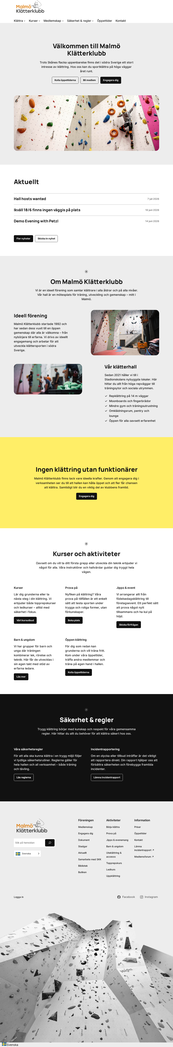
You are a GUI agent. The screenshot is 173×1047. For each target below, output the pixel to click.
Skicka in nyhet (46, 238)
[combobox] (10, 1044)
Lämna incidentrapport (107, 777)
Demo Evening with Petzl (36, 221)
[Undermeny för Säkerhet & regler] (93, 21)
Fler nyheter (23, 238)
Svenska (12, 1044)
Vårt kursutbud (25, 620)
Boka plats (74, 620)
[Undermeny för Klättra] (24, 21)
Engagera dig (110, 80)
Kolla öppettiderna (65, 80)
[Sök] (50, 842)
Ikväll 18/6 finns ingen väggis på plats (47, 210)
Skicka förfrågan (128, 624)
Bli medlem (89, 80)
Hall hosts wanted (30, 199)
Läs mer (21, 676)
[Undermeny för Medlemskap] (63, 21)
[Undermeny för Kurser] (39, 21)
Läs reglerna (24, 777)
